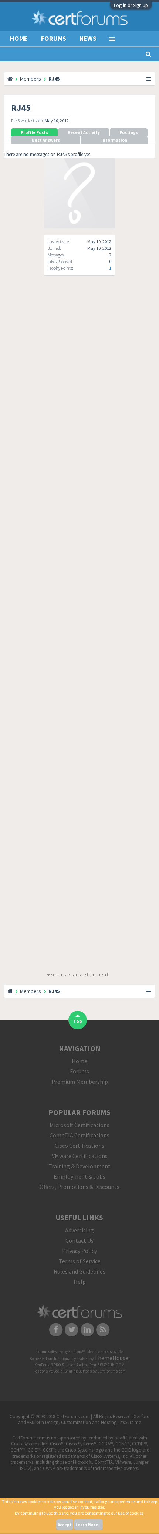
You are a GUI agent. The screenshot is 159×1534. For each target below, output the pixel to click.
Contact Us (79, 1240)
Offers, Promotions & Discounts (79, 1186)
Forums (53, 38)
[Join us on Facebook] (56, 1329)
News (88, 38)
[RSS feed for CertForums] (103, 1329)
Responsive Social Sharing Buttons (62, 1371)
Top (77, 1021)
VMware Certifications (80, 1156)
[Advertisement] (77, 630)
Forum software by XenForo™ (60, 1351)
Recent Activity (84, 132)
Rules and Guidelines (79, 1271)
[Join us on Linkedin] (87, 1329)
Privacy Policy (79, 1250)
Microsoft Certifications (79, 1125)
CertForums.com (111, 1371)
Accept (65, 1524)
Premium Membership (79, 1081)
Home (19, 38)
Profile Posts (34, 132)
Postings (128, 132)
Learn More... (88, 1524)
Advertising (79, 1230)
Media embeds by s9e (105, 1351)
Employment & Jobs (79, 1176)
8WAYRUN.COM (111, 1364)
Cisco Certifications (79, 1145)
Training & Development (79, 1166)
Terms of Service (80, 1261)
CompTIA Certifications (79, 1135)
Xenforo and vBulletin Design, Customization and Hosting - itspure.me (84, 1419)
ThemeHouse (111, 1357)
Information (114, 140)
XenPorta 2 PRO (48, 1364)
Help (80, 1281)
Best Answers (46, 140)
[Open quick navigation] (149, 78)
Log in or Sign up (131, 5)
